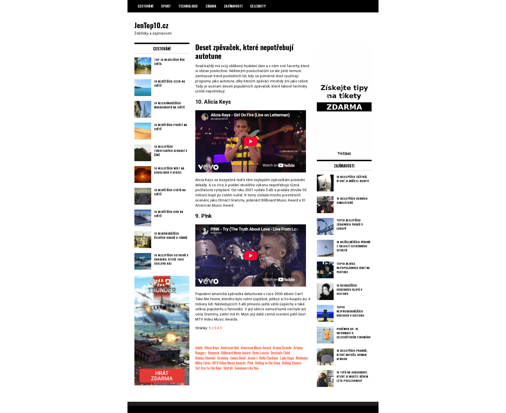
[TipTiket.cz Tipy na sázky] (344, 153)
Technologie (188, 6)
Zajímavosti (233, 6)
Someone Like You (246, 368)
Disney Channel (205, 358)
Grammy (222, 358)
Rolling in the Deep (267, 362)
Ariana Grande (282, 347)
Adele (199, 347)
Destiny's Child (280, 352)
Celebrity (258, 6)
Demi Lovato (260, 352)
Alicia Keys (212, 347)
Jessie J (252, 358)
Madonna (302, 358)
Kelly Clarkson (268, 358)
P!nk (250, 362)
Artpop (298, 347)
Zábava (211, 6)
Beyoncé (213, 352)
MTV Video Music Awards (228, 362)
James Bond (237, 358)
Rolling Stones (291, 362)
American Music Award (256, 347)
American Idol (230, 347)
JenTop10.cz (151, 25)
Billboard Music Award (235, 352)
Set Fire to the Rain (208, 368)
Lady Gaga (287, 358)
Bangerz (200, 352)
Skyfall (228, 368)
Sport (166, 6)
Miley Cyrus (203, 362)
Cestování (146, 6)
